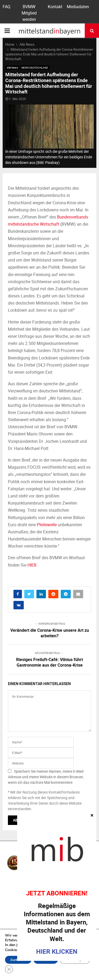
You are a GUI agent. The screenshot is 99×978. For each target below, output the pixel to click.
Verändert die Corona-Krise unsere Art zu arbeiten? (49, 633)
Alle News (12, 67)
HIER (31, 565)
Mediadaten (78, 7)
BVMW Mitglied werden (29, 13)
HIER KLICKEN (56, 951)
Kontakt (55, 7)
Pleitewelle (47, 525)
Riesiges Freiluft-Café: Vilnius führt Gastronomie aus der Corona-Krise (49, 662)
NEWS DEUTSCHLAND (34, 67)
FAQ (6, 7)
